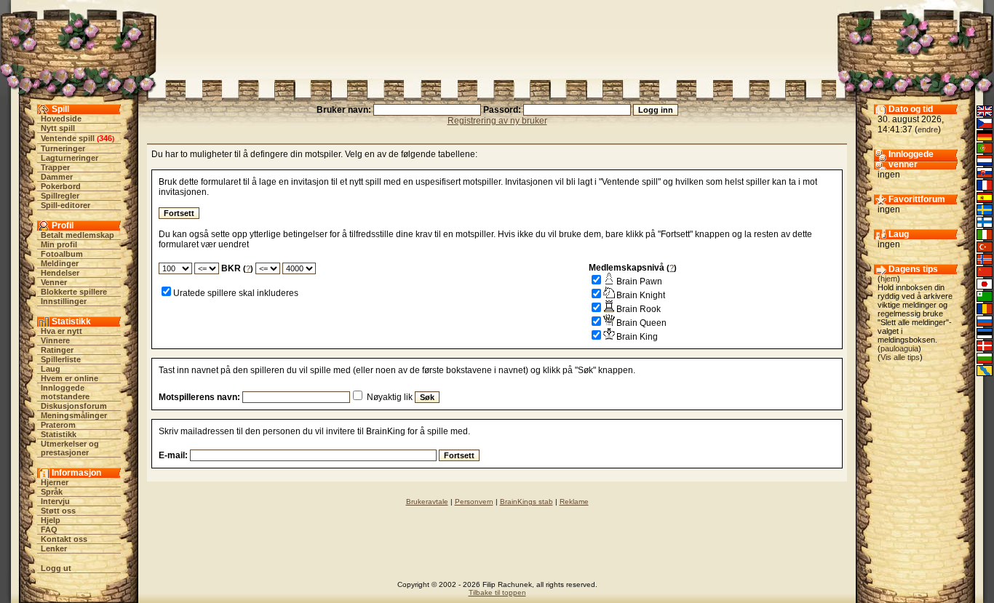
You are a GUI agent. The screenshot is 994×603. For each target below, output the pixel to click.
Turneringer (63, 148)
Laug (50, 368)
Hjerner (54, 482)
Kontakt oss (64, 539)
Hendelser (60, 272)
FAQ (49, 529)
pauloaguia (899, 348)
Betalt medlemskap (77, 235)
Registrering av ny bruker (497, 121)
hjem (888, 278)
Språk (52, 491)
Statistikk (58, 434)
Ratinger (57, 350)
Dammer (57, 176)
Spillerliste (61, 359)
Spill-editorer (65, 205)
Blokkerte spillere (74, 291)
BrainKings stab (526, 502)
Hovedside (61, 118)
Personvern (474, 502)
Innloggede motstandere (65, 392)
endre (928, 129)
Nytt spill (58, 128)
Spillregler (60, 195)
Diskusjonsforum (74, 406)
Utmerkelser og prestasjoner (70, 448)
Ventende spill (68, 138)
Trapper (55, 167)
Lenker (54, 548)
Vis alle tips (900, 357)
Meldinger (60, 263)
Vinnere (55, 340)
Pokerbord (61, 186)
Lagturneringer (69, 157)
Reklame (574, 502)
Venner (54, 282)
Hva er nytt (61, 331)
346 (105, 138)
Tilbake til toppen (497, 592)
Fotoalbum (62, 253)
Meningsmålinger (74, 415)
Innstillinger (64, 301)
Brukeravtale (427, 502)
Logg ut (56, 568)
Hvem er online (69, 378)
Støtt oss (58, 510)
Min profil (59, 244)
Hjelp (50, 520)
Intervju (55, 501)
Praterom (58, 424)
